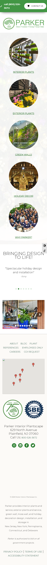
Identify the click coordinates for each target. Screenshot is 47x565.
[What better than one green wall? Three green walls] (23, 464)
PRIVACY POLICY (13, 551)
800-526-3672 (29, 437)
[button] (20, 375)
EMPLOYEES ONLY (32, 347)
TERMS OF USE (33, 551)
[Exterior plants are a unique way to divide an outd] (23, 487)
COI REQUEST (32, 351)
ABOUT (14, 343)
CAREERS (15, 351)
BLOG (24, 343)
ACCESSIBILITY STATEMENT (23, 555)
